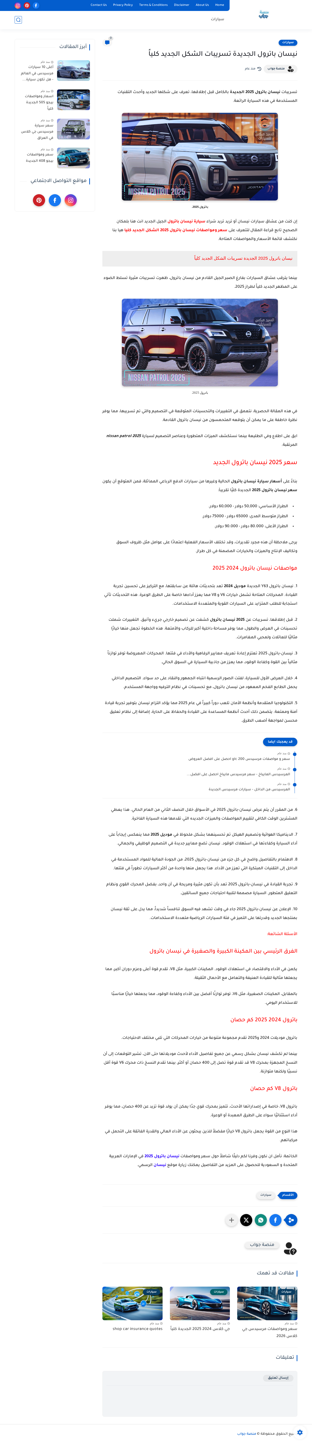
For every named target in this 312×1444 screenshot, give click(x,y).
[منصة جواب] (264, 14)
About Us (202, 5)
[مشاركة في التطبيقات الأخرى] (231, 1220)
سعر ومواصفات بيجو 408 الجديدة (39, 158)
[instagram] (18, 5)
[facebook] (36, 5)
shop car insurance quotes (138, 1329)
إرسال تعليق (278, 1378)
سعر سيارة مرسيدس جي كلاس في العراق (37, 132)
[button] (275, 1220)
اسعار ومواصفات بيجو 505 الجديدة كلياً (39, 103)
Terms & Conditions (153, 5)
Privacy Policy (123, 5)
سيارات (217, 20)
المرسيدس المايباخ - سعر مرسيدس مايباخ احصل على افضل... (238, 775)
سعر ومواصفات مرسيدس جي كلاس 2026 (269, 1333)
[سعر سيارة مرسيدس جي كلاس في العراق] (73, 129)
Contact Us (99, 5)
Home (219, 5)
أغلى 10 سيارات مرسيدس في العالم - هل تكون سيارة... (37, 74)
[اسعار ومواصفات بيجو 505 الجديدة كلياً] (73, 99)
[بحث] (18, 20)
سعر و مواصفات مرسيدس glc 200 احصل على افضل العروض (239, 759)
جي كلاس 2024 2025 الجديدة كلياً (200, 1329)
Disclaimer (181, 5)
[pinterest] (27, 5)
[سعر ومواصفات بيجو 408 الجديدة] (73, 158)
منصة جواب (276, 69)
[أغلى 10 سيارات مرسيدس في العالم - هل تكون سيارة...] (73, 70)
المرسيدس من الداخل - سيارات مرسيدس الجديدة (249, 790)
